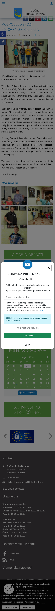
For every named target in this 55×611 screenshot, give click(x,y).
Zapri (27, 344)
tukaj (41, 310)
